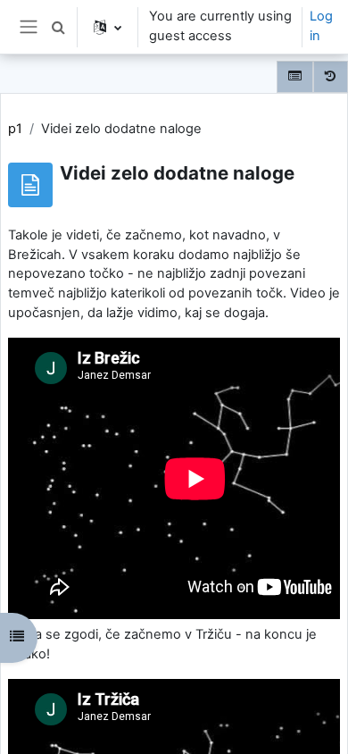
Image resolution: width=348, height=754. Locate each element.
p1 (15, 129)
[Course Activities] (295, 77)
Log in (321, 26)
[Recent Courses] (330, 77)
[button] (58, 27)
